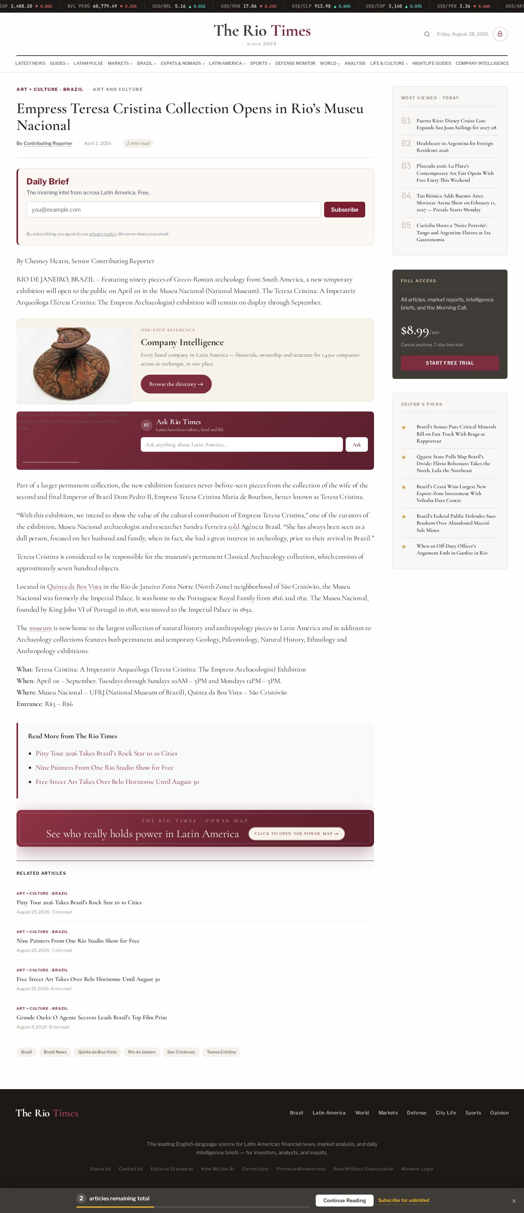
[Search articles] (427, 34)
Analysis (355, 63)
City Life (446, 1113)
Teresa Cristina (221, 1052)
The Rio (262, 30)
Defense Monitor (295, 63)
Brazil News (55, 1052)
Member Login (417, 1169)
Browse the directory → (176, 383)
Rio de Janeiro (142, 1052)
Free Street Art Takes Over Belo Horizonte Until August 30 (117, 781)
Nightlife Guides (431, 63)
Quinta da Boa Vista (74, 586)
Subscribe (344, 209)
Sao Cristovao (181, 1052)
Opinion (499, 1113)
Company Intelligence (482, 63)
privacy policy (102, 234)
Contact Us (131, 1169)
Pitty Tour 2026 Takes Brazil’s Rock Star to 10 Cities (106, 753)
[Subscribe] (500, 34)
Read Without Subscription (363, 1169)
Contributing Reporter (48, 143)
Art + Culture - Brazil (50, 89)
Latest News (30, 63)
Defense (417, 1113)
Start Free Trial (450, 363)
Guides (58, 63)
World (328, 63)
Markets (118, 63)
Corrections (255, 1169)
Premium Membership (301, 1169)
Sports (258, 63)
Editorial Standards (172, 1169)
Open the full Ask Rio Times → (51, 459)
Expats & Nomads (181, 63)
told (233, 526)
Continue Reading (344, 1200)
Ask (357, 444)
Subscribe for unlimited (403, 1200)
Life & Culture (387, 63)
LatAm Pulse (88, 63)
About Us (100, 1169)
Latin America (225, 63)
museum (40, 628)
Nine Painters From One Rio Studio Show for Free (105, 767)
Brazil (145, 63)
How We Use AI (217, 1169)
